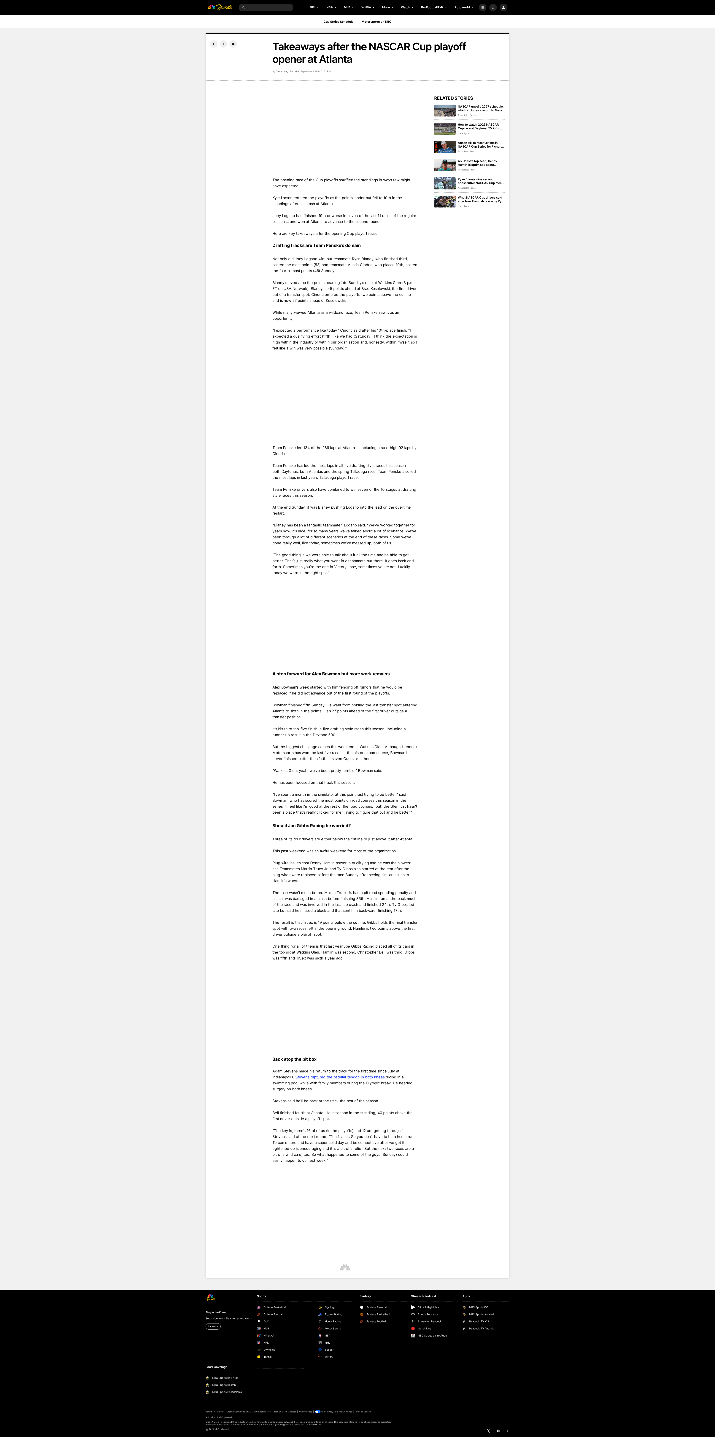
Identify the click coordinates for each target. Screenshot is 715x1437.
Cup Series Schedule (339, 21)
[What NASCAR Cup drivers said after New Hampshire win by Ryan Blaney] (445, 202)
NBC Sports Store (262, 1411)
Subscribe (213, 1326)
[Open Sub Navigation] (318, 7)
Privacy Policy (305, 1411)
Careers (221, 1411)
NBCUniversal (225, 1417)
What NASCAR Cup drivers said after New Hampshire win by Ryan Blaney (481, 199)
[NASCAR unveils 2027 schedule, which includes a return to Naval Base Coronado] (445, 111)
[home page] (220, 7)
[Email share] (233, 44)
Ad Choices (290, 1411)
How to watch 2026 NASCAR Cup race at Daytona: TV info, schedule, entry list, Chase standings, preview (478, 126)
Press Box (278, 1411)
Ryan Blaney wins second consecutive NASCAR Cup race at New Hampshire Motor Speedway (480, 181)
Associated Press (467, 115)
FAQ (249, 1411)
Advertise (210, 1411)
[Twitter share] (223, 44)
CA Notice (347, 1411)
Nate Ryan (463, 133)
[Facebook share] (213, 44)
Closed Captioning (236, 1411)
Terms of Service (363, 1411)
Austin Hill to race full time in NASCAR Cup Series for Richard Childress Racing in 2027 (480, 144)
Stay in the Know (216, 1312)
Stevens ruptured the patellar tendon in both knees (340, 1077)
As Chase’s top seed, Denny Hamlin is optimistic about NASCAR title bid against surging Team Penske (481, 163)
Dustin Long (282, 71)
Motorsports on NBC (376, 21)
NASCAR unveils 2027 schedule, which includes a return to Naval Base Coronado (480, 108)
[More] (482, 7)
